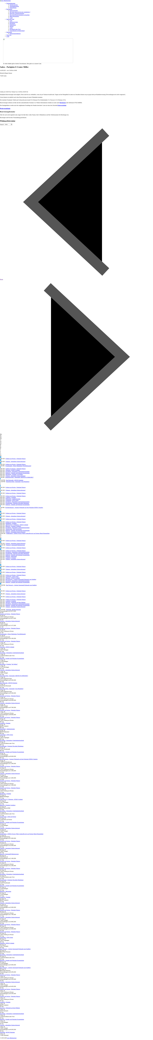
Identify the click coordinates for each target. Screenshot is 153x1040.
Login (11, 17)
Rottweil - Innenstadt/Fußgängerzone (15, 545)
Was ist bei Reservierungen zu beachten (19, 15)
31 (0, 463)
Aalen (11, 28)
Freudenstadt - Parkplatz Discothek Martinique (17, 503)
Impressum (9, 32)
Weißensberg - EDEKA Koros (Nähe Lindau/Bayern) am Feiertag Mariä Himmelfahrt (27, 533)
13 (0, 514)
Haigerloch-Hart (14, 22)
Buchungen (9, 9)
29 (0, 457)
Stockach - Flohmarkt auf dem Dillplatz (15, 602)
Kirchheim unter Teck (15, 29)
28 (0, 570)
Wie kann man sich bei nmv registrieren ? (20, 12)
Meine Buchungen (14, 16)
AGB (7, 36)
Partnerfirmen (13, 7)
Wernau (11, 26)
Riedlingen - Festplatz (11, 523)
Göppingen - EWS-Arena (12, 500)
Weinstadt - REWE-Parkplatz (13, 609)
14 (0, 517)
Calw (11, 20)
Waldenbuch (13, 25)
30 (0, 460)
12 (0, 512)
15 (0, 520)
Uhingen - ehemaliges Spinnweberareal (15, 461)
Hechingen (12, 23)
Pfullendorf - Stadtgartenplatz (13, 499)
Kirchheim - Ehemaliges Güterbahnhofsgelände (17, 471)
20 (0, 542)
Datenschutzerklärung (15, 33)
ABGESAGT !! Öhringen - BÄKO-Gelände (16, 524)
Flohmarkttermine (10, 3)
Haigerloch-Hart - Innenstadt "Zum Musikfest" (18, 481)
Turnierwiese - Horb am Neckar (14, 529)
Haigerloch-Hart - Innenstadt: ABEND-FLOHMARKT (19, 477)
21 (0, 546)
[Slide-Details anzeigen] (38, 62)
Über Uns (8, 35)
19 (0, 539)
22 (0, 549)
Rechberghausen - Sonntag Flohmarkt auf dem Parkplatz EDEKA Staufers (24, 507)
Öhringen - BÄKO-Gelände (13, 470)
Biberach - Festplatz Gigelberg (13, 526)
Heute (1, 279)
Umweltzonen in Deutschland (17, 30)
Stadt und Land (10, 19)
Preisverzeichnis (14, 10)
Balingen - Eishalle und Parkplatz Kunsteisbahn (18, 473)
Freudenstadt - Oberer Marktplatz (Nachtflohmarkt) (18, 466)
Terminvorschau (14, 5)
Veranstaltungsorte (14, 6)
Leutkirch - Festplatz (11, 497)
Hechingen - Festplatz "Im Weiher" (14, 474)
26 (0, 565)
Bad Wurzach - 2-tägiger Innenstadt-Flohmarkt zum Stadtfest (21, 579)
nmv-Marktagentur (11, 1038)
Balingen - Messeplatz (11, 556)
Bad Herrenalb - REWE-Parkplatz (14, 480)
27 (0, 568)
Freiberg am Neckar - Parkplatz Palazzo (16, 458)
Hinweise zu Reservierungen (17, 13)
